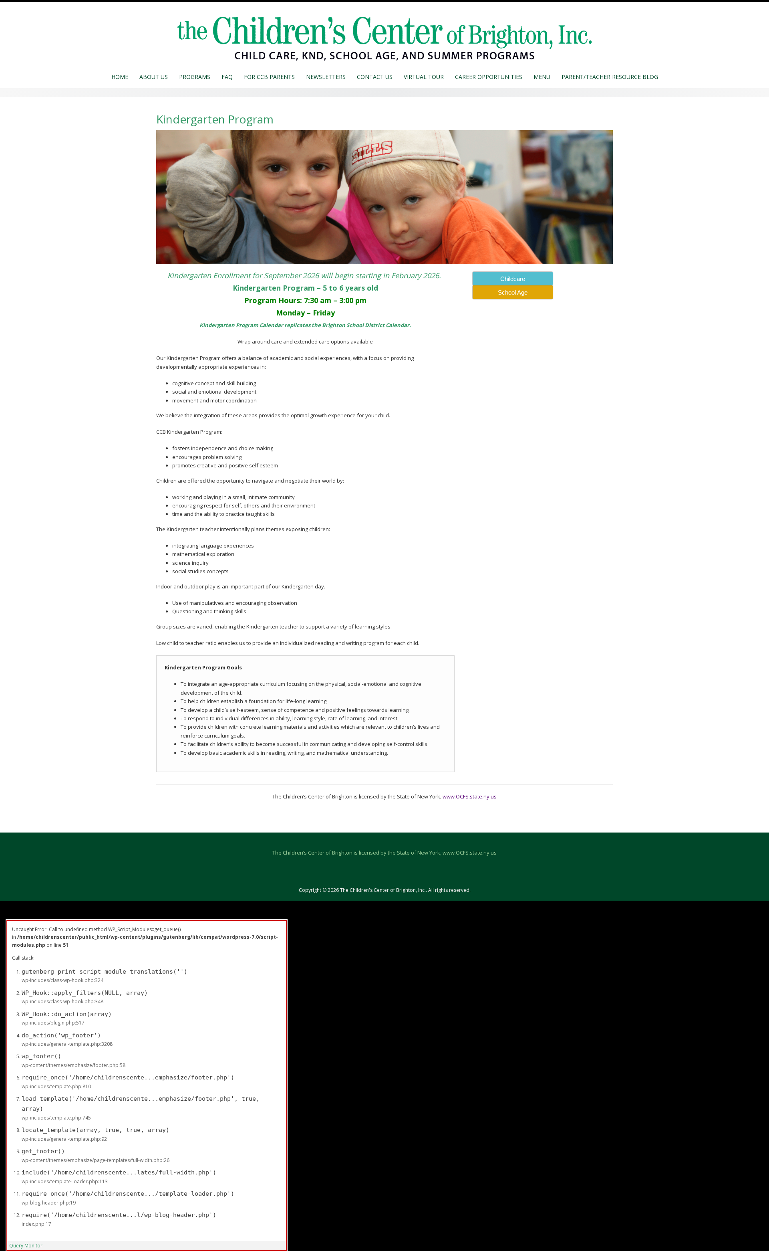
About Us (153, 77)
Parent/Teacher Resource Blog (610, 77)
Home (119, 77)
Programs (194, 77)
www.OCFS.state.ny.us (470, 796)
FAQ (227, 77)
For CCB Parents (269, 77)
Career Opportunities (488, 77)
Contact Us (375, 77)
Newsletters (326, 77)
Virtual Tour (424, 77)
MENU (541, 77)
